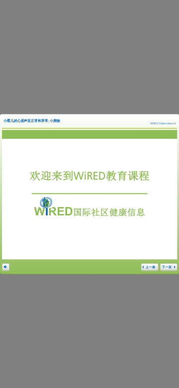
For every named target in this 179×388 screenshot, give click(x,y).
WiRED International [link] (163, 123)
